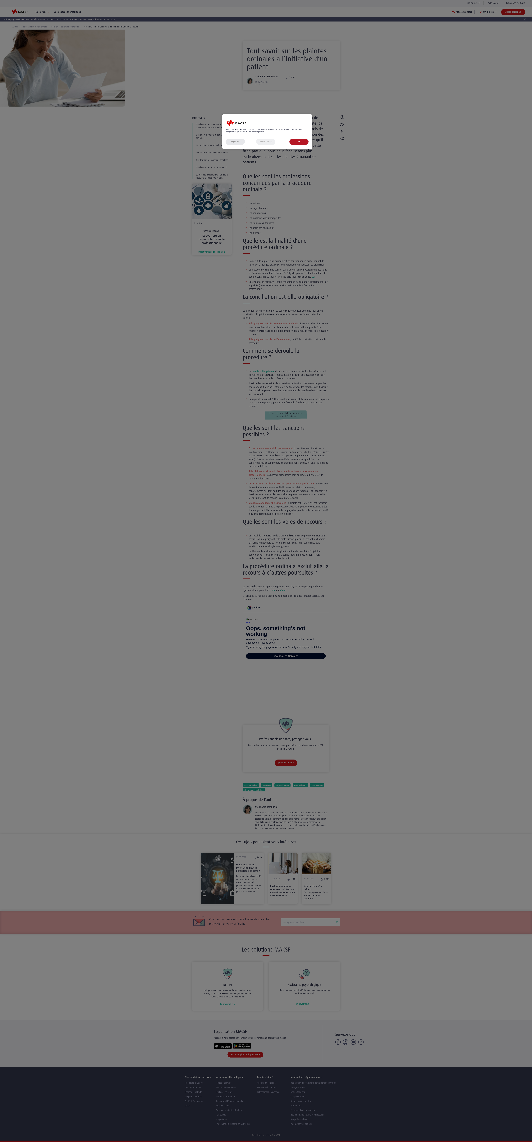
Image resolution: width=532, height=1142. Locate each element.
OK (299, 142)
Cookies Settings (265, 142)
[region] (267, 131)
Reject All (235, 142)
